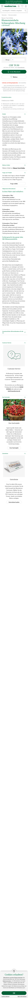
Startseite (4, 15)
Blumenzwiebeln (12, 15)
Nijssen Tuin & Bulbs (19, 168)
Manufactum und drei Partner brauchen (12, 977)
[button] (25, 30)
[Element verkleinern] (22, 53)
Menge (7, 59)
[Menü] (2, 6)
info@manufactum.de (14, 391)
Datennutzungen (7, 981)
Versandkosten (20, 67)
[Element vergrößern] (25, 53)
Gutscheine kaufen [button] (14, 502)
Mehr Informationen (22, 996)
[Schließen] (27, 1)
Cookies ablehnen (5, 996)
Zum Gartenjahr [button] (14, 448)
